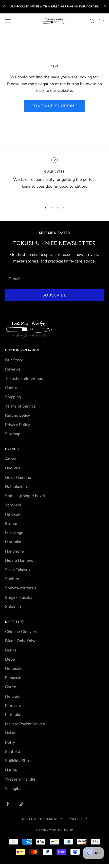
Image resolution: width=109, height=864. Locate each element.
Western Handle (20, 779)
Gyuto (10, 687)
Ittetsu (11, 523)
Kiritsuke (13, 714)
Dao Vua (12, 468)
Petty (10, 742)
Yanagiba (13, 788)
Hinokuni (13, 514)
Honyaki (12, 696)
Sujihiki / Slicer (18, 761)
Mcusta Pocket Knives (25, 724)
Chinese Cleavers (21, 631)
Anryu (10, 459)
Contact (12, 388)
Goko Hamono (18, 477)
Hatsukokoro (16, 486)
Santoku (12, 751)
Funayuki (13, 678)
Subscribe (54, 295)
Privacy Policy (17, 425)
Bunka (10, 650)
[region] (54, 177)
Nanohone (14, 551)
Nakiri (10, 733)
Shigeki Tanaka (18, 597)
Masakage (14, 533)
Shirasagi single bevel (25, 496)
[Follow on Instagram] (20, 803)
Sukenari (13, 606)
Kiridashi (13, 705)
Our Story (14, 360)
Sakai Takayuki (18, 570)
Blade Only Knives (22, 641)
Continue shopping (54, 106)
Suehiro (12, 579)
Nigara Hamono (19, 560)
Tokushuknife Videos (24, 378)
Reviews (13, 369)
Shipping (13, 397)
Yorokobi (13, 505)
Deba (10, 659)
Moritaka (13, 542)
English (75, 819)
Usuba (11, 770)
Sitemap (12, 434)
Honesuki (13, 668)
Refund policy (17, 415)
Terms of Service (20, 406)
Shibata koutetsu (20, 588)
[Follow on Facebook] (7, 803)
